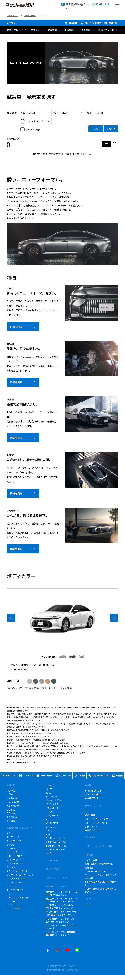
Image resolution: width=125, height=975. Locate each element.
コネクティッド (106, 30)
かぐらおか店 (13, 802)
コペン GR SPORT (15, 882)
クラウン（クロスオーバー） (20, 874)
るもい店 (11, 813)
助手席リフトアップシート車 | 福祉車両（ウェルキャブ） (61, 893)
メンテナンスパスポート (96, 822)
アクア (10, 833)
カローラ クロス (14, 855)
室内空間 (52, 30)
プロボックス (52, 815)
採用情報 (89, 867)
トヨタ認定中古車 (93, 790)
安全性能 (85, 30)
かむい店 (11, 790)
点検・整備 (90, 815)
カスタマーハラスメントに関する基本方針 (100, 877)
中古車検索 (90, 798)
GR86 (48, 785)
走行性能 (69, 30)
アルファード (13, 837)
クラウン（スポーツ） (17, 878)
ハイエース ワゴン (15, 905)
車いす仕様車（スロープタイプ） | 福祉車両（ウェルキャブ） (61, 913)
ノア (9, 893)
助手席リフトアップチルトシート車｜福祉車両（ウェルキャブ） (61, 900)
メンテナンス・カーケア (96, 818)
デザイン (35, 30)
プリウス (50, 811)
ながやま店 (12, 794)
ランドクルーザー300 (56, 845)
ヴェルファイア (14, 840)
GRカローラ (12, 852)
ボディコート (91, 826)
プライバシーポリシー (95, 871)
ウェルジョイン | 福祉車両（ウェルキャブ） (61, 927)
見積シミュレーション (56, 877)
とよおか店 (12, 798)
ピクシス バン (52, 807)
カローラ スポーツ (15, 859)
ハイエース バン (14, 901)
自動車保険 (90, 837)
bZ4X (48, 792)
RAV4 (48, 834)
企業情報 (89, 854)
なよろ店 (11, 809)
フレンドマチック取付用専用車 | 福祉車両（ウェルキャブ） (61, 934)
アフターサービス (93, 806)
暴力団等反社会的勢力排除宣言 (99, 863)
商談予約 (113, 22)
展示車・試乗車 (53, 869)
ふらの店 (11, 820)
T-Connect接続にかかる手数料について (100, 890)
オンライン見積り (93, 22)
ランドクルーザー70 (55, 838)
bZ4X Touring (53, 796)
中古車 (88, 785)
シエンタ (11, 886)
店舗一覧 (11, 785)
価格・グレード (15, 30)
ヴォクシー (12, 844)
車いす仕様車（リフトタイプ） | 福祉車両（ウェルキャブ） (61, 920)
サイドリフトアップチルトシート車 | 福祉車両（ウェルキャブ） (61, 907)
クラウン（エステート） (18, 871)
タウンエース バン (15, 890)
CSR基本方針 (91, 860)
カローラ (11, 848)
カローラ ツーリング (17, 863)
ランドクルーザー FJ (55, 849)
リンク (88, 904)
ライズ (49, 830)
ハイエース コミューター (18, 897)
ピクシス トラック (54, 804)
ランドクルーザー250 (56, 841)
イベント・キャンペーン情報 (98, 846)
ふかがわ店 (12, 817)
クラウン (11, 22)
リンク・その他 (92, 898)
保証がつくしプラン (94, 830)
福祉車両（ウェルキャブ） (58, 886)
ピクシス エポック (54, 800)
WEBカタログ (52, 860)
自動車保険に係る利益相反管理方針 (100, 883)
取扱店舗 (73, 22)
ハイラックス (13, 908)
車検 (87, 811)
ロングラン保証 (92, 794)
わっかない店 (13, 805)
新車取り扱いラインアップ (19, 827)
